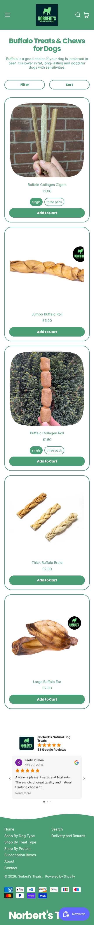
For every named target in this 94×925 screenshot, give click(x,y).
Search (57, 829)
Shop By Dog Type (19, 836)
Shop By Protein (17, 848)
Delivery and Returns (68, 836)
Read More (23, 793)
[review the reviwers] (76, 762)
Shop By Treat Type (20, 842)
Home (9, 829)
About (9, 861)
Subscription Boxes (20, 855)
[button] (78, 15)
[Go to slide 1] (44, 802)
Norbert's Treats (30, 876)
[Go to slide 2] (47, 801)
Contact (10, 868)
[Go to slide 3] (50, 801)
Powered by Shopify (60, 876)
